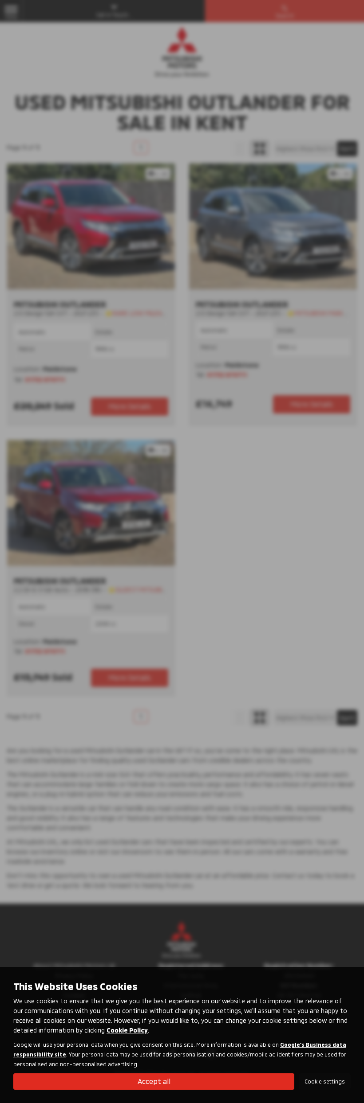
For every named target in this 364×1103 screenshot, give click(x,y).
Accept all (154, 1081)
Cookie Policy (127, 1030)
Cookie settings (325, 1081)
